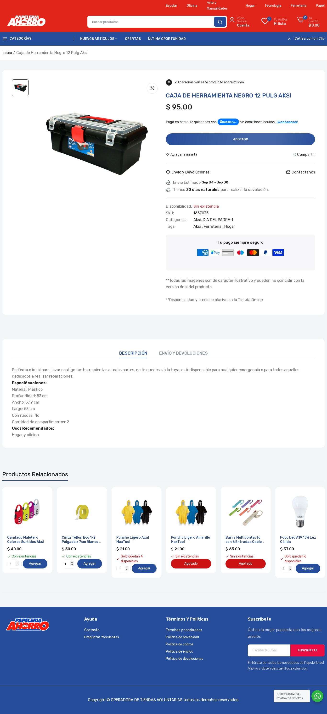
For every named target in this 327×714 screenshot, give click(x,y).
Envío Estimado (187, 182)
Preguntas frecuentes (101, 637)
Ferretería (298, 6)
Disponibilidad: (179, 206)
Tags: (170, 226)
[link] (43, 496)
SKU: (170, 213)
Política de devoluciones (184, 659)
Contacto (91, 630)
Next (313, 533)
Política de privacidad (182, 637)
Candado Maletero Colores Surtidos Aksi (25, 540)
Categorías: (176, 220)
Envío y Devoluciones (183, 353)
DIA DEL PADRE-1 (218, 219)
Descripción (133, 353)
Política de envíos (179, 651)
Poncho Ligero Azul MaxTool (132, 540)
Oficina (192, 6)
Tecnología (273, 6)
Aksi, (198, 219)
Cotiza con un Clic (309, 38)
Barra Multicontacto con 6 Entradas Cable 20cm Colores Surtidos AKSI (245, 540)
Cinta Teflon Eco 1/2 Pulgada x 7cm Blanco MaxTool (80, 540)
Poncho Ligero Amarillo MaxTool (190, 540)
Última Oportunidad (167, 39)
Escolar (171, 6)
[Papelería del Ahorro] (26, 22)
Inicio (7, 52)
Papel (320, 6)
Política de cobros (179, 644)
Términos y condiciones (184, 630)
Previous (14, 533)
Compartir (306, 154)
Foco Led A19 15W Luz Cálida (298, 540)
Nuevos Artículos (97, 39)
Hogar (250, 6)
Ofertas (133, 39)
